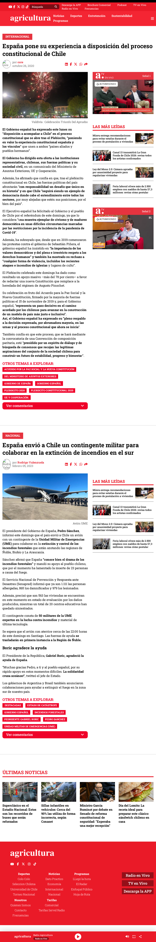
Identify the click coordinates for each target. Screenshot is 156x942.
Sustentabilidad (122, 16)
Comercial (51, 905)
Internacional (17, 36)
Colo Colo (24, 879)
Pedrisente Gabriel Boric (21, 719)
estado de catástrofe (42, 705)
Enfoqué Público (81, 889)
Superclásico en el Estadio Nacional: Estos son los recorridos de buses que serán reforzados (19, 813)
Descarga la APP (71, 5)
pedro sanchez (55, 719)
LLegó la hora (82, 879)
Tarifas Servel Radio (52, 910)
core (20, 62)
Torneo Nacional (24, 894)
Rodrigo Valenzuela (30, 462)
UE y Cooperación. (16, 397)
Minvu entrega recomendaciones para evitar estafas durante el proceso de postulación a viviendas (113, 138)
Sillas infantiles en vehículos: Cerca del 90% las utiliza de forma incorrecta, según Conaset (58, 813)
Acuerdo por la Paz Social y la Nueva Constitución (39, 369)
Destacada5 (13, 705)
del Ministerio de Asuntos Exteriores (30, 376)
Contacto (21, 910)
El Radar (81, 884)
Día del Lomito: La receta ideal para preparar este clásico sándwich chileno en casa (134, 813)
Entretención (96, 16)
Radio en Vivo (70, 8)
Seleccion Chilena (24, 884)
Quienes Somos (20, 905)
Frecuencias (92, 8)
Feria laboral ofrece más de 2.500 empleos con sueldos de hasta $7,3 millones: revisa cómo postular (132, 189)
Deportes (76, 16)
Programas (60, 21)
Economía (54, 884)
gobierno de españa (17, 383)
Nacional (12, 435)
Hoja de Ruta (82, 894)
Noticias (58, 16)
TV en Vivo (139, 5)
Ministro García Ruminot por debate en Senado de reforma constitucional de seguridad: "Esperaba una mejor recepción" (96, 815)
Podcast (122, 5)
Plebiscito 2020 (14, 390)
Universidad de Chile (23, 889)
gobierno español (49, 383)
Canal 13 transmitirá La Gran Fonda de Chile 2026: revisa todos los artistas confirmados (132, 155)
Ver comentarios (19, 406)
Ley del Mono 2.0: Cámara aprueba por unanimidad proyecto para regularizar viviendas (113, 172)
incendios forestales (49, 712)
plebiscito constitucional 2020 (52, 390)
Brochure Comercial (99, 5)
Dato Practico (54, 879)
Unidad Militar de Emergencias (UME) (29, 726)
